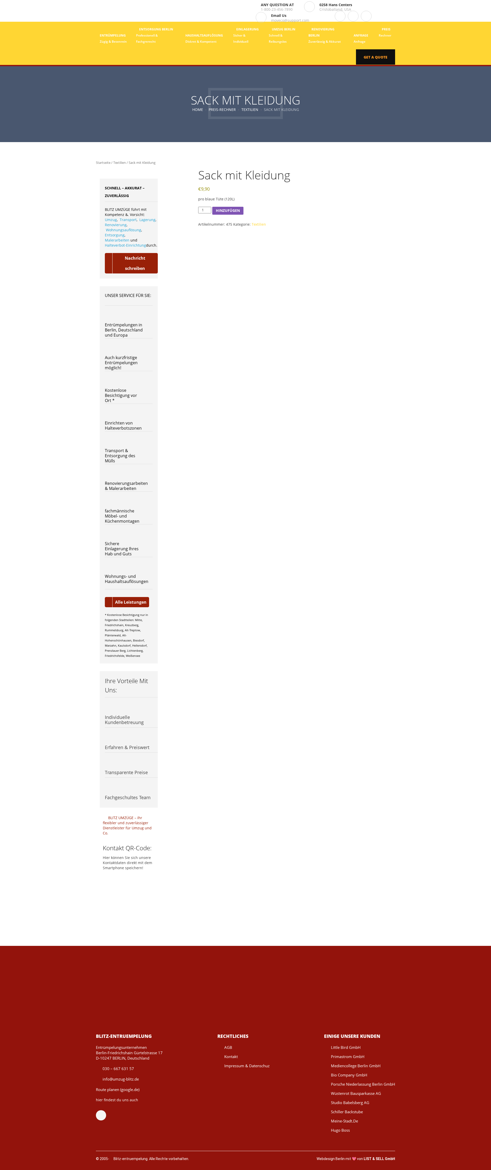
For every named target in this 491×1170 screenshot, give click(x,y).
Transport (128, 219)
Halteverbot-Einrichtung (125, 245)
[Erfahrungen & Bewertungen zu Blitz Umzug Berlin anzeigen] (241, 1099)
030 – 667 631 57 (118, 1068)
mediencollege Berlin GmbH (356, 1065)
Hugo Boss (340, 1130)
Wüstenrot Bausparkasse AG (356, 1093)
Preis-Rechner (222, 109)
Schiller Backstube (347, 1111)
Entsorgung (115, 235)
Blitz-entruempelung (131, 1159)
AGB (228, 1047)
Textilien (249, 109)
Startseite (103, 162)
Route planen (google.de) (117, 1089)
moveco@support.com (290, 20)
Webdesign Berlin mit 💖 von (356, 1159)
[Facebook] (103, 1115)
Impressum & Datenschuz (247, 1065)
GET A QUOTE (375, 57)
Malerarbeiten (117, 240)
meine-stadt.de (344, 1120)
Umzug (111, 219)
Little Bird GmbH (346, 1047)
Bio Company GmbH (349, 1074)
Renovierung (116, 224)
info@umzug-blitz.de (120, 1079)
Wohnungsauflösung (123, 229)
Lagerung (147, 219)
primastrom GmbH (347, 1056)
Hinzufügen (228, 210)
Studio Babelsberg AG (350, 1102)
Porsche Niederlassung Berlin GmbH (363, 1084)
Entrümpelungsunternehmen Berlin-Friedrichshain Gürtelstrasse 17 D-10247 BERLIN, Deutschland (129, 1053)
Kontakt (231, 1056)
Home (197, 109)
